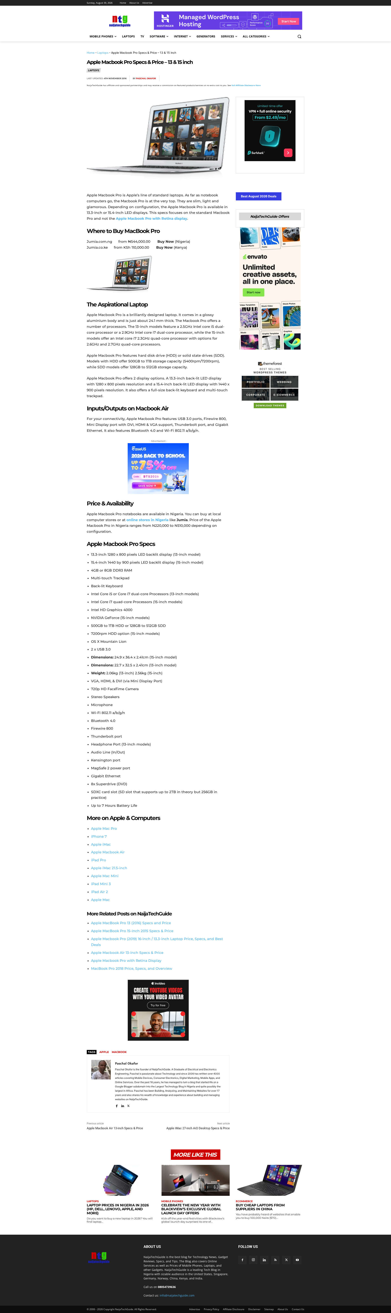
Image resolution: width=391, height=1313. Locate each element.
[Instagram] (253, 1260)
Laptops (102, 52)
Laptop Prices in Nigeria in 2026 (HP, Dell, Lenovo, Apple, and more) (118, 1209)
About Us (283, 1309)
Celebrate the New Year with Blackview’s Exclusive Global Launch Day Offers (191, 1209)
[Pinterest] (272, 78)
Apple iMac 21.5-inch (109, 868)
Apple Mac (100, 900)
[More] (300, 78)
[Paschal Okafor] (101, 1084)
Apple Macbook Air (108, 852)
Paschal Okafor (146, 78)
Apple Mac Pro (104, 829)
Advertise (194, 1309)
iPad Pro (98, 860)
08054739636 (167, 1287)
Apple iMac (101, 844)
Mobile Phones (172, 1201)
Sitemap (269, 1309)
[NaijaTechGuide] (119, 20)
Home (90, 52)
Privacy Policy (211, 1309)
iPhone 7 (99, 836)
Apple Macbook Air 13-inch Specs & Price (115, 1128)
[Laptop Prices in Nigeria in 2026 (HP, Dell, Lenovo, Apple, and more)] (121, 1180)
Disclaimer (254, 1309)
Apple (104, 1052)
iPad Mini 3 (101, 884)
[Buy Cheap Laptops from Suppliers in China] (270, 1180)
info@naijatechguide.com (177, 1295)
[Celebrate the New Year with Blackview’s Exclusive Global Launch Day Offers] (195, 1180)
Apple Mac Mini (105, 876)
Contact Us (298, 1309)
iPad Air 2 (99, 892)
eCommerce (244, 1201)
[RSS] (275, 1260)
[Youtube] (297, 1260)
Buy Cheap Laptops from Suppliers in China (260, 1207)
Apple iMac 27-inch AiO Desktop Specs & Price (198, 1128)
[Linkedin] (290, 78)
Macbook (119, 1052)
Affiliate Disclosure (233, 1309)
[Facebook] (253, 78)
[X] (262, 78)
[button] (299, 36)
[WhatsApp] (281, 78)
